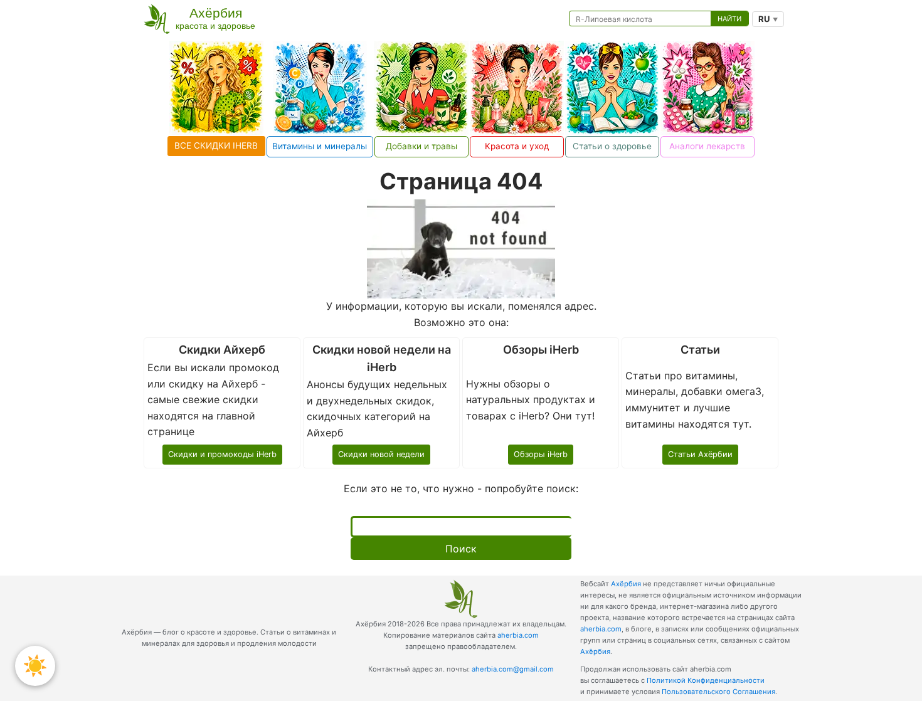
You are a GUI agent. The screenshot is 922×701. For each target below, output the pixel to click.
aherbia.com (518, 635)
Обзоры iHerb (541, 454)
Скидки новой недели (381, 454)
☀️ (35, 665)
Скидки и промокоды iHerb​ (222, 454)
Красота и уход (517, 146)
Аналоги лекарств (707, 146)
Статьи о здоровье (612, 146)
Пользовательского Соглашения (718, 691)
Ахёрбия (626, 583)
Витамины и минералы (319, 146)
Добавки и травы (421, 146)
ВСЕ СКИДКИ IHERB (216, 145)
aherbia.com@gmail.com (513, 669)
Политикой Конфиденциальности (706, 680)
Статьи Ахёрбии (700, 454)
